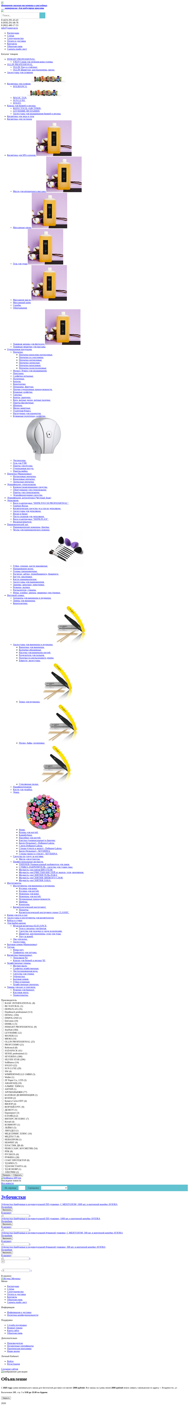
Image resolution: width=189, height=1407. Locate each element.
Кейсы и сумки (14, 920)
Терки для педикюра (29, 701)
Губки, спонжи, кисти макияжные (30, 566)
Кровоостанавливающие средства (30, 487)
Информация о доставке (19, 1312)
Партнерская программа (19, 1348)
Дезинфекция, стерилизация (21, 484)
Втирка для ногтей (28, 832)
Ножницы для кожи (29, 893)
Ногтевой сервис (16, 595)
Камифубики (26, 835)
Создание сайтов (9, 1369)
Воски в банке (20, 513)
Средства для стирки (24, 973)
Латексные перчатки (23, 481)
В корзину (6, 1212)
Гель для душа (20, 263)
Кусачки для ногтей (29, 891)
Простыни (18, 373)
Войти (10, 1361)
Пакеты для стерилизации (26, 492)
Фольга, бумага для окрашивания (30, 370)
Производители (15, 1343)
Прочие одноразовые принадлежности (33, 389)
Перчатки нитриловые (30, 360)
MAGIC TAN (20, 97)
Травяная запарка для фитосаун (29, 344)
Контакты (12, 43)
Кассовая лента (21, 992)
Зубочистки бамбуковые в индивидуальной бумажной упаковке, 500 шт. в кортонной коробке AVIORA (53, 1247)
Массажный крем (22, 302)
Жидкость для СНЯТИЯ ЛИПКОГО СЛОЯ (41, 877)
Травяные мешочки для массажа (29, 346)
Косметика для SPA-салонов (21, 155)
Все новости (7, 1183)
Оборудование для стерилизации (30, 489)
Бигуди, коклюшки (23, 576)
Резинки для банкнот (24, 990)
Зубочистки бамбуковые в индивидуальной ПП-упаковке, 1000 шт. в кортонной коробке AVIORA (50, 1218)
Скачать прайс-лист (17, 49)
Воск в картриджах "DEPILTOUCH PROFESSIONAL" (41, 503)
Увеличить (7, 1210)
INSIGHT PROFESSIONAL (21, 59)
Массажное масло (22, 300)
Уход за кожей (26, 936)
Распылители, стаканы (24, 590)
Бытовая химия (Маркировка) (22, 944)
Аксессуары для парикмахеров (29, 582)
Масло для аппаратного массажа (29, 191)
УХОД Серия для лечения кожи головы (33, 61)
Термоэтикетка (21, 995)
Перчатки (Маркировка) (19, 473)
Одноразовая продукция (19, 349)
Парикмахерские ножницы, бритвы (31, 527)
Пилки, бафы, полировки (32, 743)
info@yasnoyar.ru (9, 28)
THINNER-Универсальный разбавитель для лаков (44, 864)
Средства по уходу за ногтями (28, 856)
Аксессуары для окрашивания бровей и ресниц (37, 113)
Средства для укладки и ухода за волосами (40, 931)
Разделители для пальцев (32, 655)
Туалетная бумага (22, 410)
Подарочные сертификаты (20, 1346)
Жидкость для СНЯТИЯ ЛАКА (35, 880)
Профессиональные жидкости (28, 861)
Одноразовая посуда (23, 468)
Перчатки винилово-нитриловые (36, 354)
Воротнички (19, 384)
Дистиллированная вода (25, 971)
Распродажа (13, 33)
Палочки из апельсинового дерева (36, 658)
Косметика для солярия (19, 83)
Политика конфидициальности (22, 1315)
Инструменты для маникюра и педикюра (34, 885)
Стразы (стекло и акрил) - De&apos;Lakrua (40, 848)
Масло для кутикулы (29, 859)
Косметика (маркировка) (19, 955)
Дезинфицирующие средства (28, 495)
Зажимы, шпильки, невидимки (29, 584)
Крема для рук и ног (17, 915)
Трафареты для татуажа (25, 952)
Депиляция (13, 500)
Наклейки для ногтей (30, 837)
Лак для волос (20, 939)
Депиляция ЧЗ (20, 957)
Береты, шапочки (22, 397)
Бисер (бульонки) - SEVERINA (34, 851)
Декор (16, 792)
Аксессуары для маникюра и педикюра (33, 644)
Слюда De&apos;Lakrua (31, 845)
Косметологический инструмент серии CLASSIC (44, 912)
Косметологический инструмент (29, 907)
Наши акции (13, 1351)
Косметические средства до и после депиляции (37, 508)
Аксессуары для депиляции (27, 511)
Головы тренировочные (25, 571)
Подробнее (6, 1207)
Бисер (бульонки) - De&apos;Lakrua (37, 843)
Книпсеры (24, 904)
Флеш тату (18, 949)
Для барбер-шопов (16, 923)
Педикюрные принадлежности (35, 899)
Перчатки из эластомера (31, 357)
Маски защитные (22, 408)
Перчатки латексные (29, 362)
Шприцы (18, 405)
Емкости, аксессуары (30, 660)
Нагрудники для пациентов (27, 413)
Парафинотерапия (22, 787)
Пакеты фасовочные (23, 402)
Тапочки (17, 394)
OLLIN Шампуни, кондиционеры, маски (34, 69)
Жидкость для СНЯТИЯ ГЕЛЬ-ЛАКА (38, 875)
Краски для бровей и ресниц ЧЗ (29, 960)
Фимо (22, 829)
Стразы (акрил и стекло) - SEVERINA (38, 853)
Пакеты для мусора (23, 465)
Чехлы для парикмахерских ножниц (31, 529)
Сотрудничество (15, 38)
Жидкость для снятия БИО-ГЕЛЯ (36, 869)
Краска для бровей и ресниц (21, 105)
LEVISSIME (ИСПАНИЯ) (26, 111)
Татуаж (11, 947)
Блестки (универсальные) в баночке (37, 840)
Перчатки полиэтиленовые (33, 368)
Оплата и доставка (16, 41)
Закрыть (6, 1398)
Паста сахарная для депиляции (29, 516)
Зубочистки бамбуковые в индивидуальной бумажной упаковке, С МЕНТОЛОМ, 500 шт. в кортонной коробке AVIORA (62, 1232)
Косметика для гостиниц (19, 119)
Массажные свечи (22, 227)
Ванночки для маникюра (32, 647)
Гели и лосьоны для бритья (33, 928)
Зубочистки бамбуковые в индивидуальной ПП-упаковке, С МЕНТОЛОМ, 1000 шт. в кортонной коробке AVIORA (59, 1204)
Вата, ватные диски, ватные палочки (32, 400)
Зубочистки (19, 976)
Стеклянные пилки (29, 784)
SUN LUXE (19, 100)
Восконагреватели (22, 521)
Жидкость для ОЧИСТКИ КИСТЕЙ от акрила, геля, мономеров (51, 872)
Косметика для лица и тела (20, 116)
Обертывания (20, 308)
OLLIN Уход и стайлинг (25, 67)
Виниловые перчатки (24, 479)
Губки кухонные (21, 981)
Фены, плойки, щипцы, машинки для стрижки (37, 592)
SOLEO (17, 103)
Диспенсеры (19, 460)
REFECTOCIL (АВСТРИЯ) (27, 108)
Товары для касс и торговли (21, 987)
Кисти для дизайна (23, 789)
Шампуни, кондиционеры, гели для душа (40, 933)
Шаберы (23, 901)
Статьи (10, 35)
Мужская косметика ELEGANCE (30, 925)
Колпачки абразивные (30, 650)
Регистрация (13, 1364)
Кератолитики (20, 603)
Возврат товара (14, 1328)
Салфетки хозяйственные (26, 968)
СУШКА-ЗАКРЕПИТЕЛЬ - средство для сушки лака (46, 867)
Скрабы (17, 305)
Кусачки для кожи (28, 888)
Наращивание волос (23, 568)
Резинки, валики (21, 587)
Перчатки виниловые (30, 365)
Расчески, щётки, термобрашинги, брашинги (36, 574)
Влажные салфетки (23, 392)
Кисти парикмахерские (25, 579)
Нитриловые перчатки (24, 476)
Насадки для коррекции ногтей (35, 652)
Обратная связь (14, 46)
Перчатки (18, 352)
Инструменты (14, 883)
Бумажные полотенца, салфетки (29, 416)
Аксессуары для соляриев (20, 72)
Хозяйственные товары (19, 963)
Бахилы (17, 381)
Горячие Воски (21, 505)
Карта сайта (13, 1330)
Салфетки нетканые (23, 376)
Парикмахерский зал (18, 524)
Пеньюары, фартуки (23, 386)
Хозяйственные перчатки (26, 984)
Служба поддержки (17, 1325)
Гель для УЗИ (20, 463)
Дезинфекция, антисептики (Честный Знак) (29, 497)
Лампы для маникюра (24, 600)
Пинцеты (24, 909)
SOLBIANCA (20, 86)
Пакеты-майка (20, 471)
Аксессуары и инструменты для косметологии (30, 917)
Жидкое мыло (20, 965)
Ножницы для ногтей (30, 896)
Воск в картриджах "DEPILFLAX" (31, 519)
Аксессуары (19, 941)
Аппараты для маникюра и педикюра (32, 598)
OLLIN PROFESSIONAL (20, 64)
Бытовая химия (21, 979)
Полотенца (19, 378)
